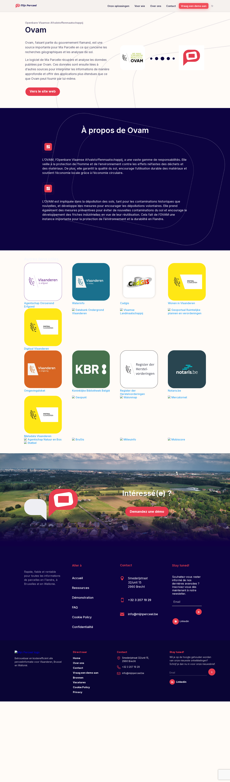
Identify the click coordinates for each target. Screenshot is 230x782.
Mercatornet (179, 397)
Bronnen (78, 677)
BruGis (80, 439)
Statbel (32, 442)
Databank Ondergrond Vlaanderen (88, 311)
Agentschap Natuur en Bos (44, 439)
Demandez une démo (147, 512)
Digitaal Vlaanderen (36, 348)
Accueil (77, 578)
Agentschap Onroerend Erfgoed (39, 304)
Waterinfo (78, 303)
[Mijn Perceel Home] (26, 6)
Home (76, 658)
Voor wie (140, 6)
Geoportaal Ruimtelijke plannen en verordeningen (184, 311)
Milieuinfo (130, 439)
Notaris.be (174, 390)
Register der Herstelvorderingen (132, 392)
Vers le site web (43, 91)
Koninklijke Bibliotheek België (91, 390)
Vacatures (79, 682)
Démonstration (82, 597)
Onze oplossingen (118, 6)
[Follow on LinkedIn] (175, 621)
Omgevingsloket (34, 390)
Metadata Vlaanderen (37, 436)
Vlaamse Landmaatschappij (131, 311)
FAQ (75, 607)
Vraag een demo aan (193, 6)
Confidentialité (82, 627)
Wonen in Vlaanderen (181, 303)
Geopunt (81, 397)
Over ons (155, 6)
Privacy (77, 692)
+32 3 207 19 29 (139, 600)
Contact (171, 6)
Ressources (80, 588)
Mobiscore (178, 439)
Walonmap (130, 397)
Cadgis (124, 303)
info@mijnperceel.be (143, 614)
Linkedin (181, 681)
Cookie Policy (82, 617)
